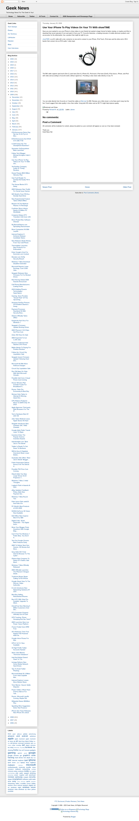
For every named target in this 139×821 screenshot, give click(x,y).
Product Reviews (71, 801)
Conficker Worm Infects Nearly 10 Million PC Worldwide (20, 210)
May (13, 118)
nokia (15, 771)
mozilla (28, 767)
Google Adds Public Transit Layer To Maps (21, 431)
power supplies (19, 775)
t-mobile (23, 783)
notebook (21, 771)
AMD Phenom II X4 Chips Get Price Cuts (20, 331)
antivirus (33, 736)
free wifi (21, 750)
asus (11, 741)
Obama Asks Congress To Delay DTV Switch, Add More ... (20, 560)
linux (27, 762)
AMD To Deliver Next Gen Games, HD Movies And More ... (21, 547)
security (32, 777)
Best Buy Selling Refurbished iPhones (20, 595)
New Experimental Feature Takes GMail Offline (21, 200)
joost (18, 762)
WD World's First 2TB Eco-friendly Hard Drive (21, 195)
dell (23, 745)
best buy (22, 741)
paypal (26, 773)
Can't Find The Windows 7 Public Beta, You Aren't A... (21, 535)
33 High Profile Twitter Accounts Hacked (19, 649)
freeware (27, 750)
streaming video (13, 783)
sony (14, 781)
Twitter (32, 16)
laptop (23, 762)
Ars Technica (12, 34)
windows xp (22, 789)
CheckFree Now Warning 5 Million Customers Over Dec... (21, 608)
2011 (12, 88)
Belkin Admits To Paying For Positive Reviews (21, 348)
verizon (10, 785)
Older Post (127, 187)
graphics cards (29, 755)
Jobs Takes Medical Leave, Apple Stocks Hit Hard (21, 420)
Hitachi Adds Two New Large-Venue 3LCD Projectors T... (19, 476)
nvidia (26, 771)
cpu (32, 743)
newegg (33, 769)
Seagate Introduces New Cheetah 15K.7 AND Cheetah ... (20, 425)
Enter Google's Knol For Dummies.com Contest (20, 253)
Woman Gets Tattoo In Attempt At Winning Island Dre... (19, 396)
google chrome (13, 755)
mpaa (34, 767)
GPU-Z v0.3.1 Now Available (18, 644)
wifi (35, 785)
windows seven (29, 787)
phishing (33, 773)
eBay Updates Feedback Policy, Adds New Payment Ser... (20, 492)
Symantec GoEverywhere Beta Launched (20, 149)
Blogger (73, 817)
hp (32, 757)
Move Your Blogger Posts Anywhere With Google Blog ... (20, 529)
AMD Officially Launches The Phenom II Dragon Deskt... (20, 571)
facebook (28, 747)
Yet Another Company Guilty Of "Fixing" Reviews (19, 168)
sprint (28, 781)
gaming (12, 752)
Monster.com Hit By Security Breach (18, 258)
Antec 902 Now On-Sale (20, 335)
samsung (18, 777)
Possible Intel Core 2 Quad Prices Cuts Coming (21, 379)
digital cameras (31, 745)
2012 (12, 86)
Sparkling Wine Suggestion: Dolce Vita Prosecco (21, 707)
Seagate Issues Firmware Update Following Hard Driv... (20, 359)
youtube (10, 791)
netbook (18, 769)
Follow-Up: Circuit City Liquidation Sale (19, 353)
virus (15, 785)
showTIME (46, 39)
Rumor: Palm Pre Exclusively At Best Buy (20, 390)
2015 (12, 77)
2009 (12, 94)
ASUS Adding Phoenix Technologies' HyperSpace (19, 291)
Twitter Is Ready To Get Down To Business (20, 447)
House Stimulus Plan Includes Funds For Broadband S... (19, 384)
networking (26, 769)
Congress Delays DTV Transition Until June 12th (21, 216)
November (16, 100)
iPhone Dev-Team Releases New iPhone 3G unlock (21, 712)
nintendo (10, 771)
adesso (19, 734)
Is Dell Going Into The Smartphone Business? (20, 144)
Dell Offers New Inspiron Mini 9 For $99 (20, 517)
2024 (12, 62)
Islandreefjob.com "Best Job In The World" (20, 442)
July (13, 112)
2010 (12, 91)
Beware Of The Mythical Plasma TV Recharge (20, 204)
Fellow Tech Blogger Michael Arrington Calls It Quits (21, 155)
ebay (12, 747)
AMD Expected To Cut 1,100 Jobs (19, 339)
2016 (12, 74)
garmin (20, 753)
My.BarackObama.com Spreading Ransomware (21, 225)
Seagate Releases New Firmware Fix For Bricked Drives (21, 275)
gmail (25, 753)
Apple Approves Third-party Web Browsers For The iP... (21, 409)
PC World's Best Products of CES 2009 (20, 507)
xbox (29, 789)
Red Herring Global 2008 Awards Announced (20, 280)
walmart (19, 785)
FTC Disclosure (59, 801)
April (14, 121)
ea (9, 747)
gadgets (33, 750)
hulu (34, 757)
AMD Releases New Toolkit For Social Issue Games (21, 190)
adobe (25, 734)
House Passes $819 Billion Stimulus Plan (21, 174)
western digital (28, 785)
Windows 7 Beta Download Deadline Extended (21, 262)
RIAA (9, 734)
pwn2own (32, 775)
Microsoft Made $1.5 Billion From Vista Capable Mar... (21, 675)
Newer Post (47, 187)
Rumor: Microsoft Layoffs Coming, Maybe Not (20, 697)
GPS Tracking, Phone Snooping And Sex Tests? (21, 618)
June (14, 115)
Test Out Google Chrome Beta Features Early (20, 541)
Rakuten (11, 41)
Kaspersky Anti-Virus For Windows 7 (20, 321)
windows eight (16, 787)
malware (11, 765)
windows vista (13, 789)
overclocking (11, 773)
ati (14, 741)
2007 (12, 720)
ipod (9, 762)
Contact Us (54, 16)
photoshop (10, 775)
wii (8, 787)
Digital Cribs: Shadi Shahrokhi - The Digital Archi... (20, 522)
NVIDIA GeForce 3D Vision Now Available (21, 512)
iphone (72, 109)
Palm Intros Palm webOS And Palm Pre (20, 502)
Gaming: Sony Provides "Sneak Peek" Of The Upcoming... (20, 297)
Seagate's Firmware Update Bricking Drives (20, 326)
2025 (12, 59)
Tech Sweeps (12, 27)
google (32, 752)
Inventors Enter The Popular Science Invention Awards (18, 437)
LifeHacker (11, 37)
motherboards (12, 767)
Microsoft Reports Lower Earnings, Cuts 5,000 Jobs (20, 268)
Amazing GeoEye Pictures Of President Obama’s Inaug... (21, 304)
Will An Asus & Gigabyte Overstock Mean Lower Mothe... (20, 453)
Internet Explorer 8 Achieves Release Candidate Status (19, 236)
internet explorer (18, 760)
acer (14, 734)
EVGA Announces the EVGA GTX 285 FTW (21, 140)
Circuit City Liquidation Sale (21, 368)
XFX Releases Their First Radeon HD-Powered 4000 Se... (20, 633)
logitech (33, 762)
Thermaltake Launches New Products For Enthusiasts (19, 247)
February (15, 127)
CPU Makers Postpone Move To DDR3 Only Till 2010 (21, 402)
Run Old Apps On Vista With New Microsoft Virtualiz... (19, 373)
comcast (21, 743)
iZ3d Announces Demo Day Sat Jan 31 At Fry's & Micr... (21, 134)
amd (18, 736)
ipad (26, 760)
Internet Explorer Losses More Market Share (20, 681)
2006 (12, 723)
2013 (12, 83)
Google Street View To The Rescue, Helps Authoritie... (21, 583)
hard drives (19, 757)
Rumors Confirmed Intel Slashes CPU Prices (20, 343)
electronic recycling (19, 747)
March (14, 124)
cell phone (13, 743)
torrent (29, 783)
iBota (9, 44)
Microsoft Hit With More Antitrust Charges (20, 364)
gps (21, 755)
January (15, 130)
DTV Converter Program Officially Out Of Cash (20, 613)
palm (21, 773)
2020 (12, 68)
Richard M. (53, 109)
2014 (12, 80)
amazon (11, 736)
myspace (11, 769)
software (25, 779)
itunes (14, 762)
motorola (22, 767)
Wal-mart (84, 101)
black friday (29, 741)
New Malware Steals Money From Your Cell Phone (21, 241)
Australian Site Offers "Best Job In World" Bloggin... (21, 458)
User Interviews (13, 48)
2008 (12, 717)
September (16, 106)
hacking (11, 758)
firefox (15, 750)
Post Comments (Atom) (91, 193)
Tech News (80, 801)
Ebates (10, 30)
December (16, 97)
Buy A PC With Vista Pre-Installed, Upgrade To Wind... (20, 601)
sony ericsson (21, 781)
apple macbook (20, 739)
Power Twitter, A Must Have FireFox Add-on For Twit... (21, 691)
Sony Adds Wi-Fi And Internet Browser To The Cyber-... (21, 553)
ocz (30, 771)
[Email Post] (46, 112)
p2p (17, 773)
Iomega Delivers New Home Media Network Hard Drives (20, 664)
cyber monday (16, 745)
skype (10, 779)
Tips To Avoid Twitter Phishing (19, 670)
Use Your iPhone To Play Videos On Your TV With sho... (21, 161)
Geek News (17, 8)
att (17, 741)
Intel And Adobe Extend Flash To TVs (20, 658)
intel (9, 760)
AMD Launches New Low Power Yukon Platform (20, 623)
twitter (33, 783)
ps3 (27, 775)
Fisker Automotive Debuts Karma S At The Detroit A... (20, 464)
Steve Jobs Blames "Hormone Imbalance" (20, 653)
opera (34, 771)
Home (10, 16)
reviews (11, 777)
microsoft (31, 764)
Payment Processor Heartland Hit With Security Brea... (19, 311)
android (25, 736)
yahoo (33, 789)
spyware (33, 781)
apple (11, 738)
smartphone (17, 779)
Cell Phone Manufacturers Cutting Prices (21, 285)
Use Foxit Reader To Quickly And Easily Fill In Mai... (21, 179)
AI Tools (42, 16)
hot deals (27, 757)
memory (20, 765)
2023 (12, 65)
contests (27, 743)
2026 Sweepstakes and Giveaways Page (77, 16)
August (14, 109)
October (15, 103)
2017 (12, 71)
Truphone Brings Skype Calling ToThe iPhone (20, 577)
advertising (32, 734)
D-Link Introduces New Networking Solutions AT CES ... (21, 589)
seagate (25, 777)
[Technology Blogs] (82, 809)
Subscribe (21, 16)
